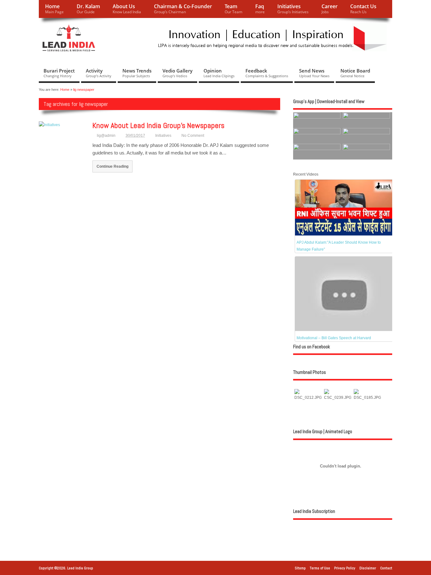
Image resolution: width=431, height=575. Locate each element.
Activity (98, 72)
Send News (314, 72)
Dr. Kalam (88, 9)
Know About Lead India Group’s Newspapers (158, 125)
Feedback (266, 72)
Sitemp (300, 568)
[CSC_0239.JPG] (337, 397)
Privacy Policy (344, 568)
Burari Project (59, 72)
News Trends (136, 72)
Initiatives (293, 9)
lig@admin (106, 135)
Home (54, 9)
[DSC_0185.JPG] (367, 397)
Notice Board (355, 72)
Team (233, 9)
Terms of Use (320, 568)
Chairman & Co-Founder (183, 9)
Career (330, 9)
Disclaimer (367, 568)
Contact (386, 568)
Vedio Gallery (177, 72)
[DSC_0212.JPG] (308, 397)
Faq (260, 9)
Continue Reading (112, 166)
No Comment (192, 135)
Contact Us (363, 9)
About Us (127, 9)
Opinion (219, 72)
